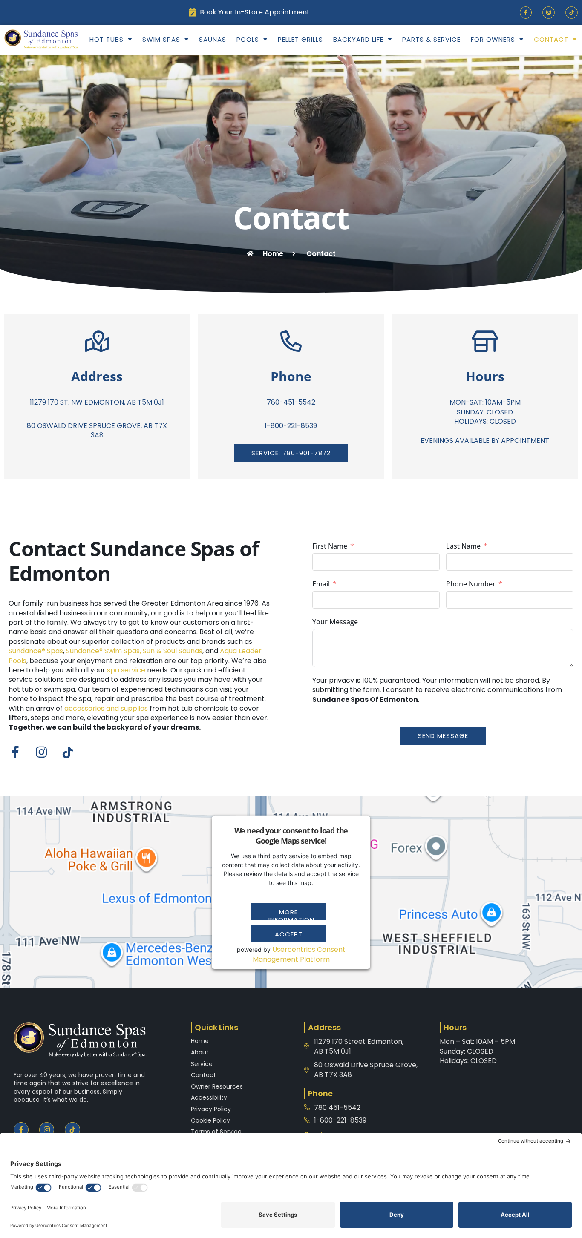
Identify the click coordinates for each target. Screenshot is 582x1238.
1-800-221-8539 (291, 426)
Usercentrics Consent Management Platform (299, 954)
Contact (551, 39)
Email (321, 584)
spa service (126, 670)
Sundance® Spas (36, 651)
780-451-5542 (291, 402)
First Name (329, 546)
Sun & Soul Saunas (172, 651)
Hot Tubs (106, 39)
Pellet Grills (300, 39)
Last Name (463, 546)
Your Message (335, 621)
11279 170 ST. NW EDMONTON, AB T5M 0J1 (97, 402)
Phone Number (471, 584)
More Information (291, 914)
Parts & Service (431, 39)
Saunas (212, 39)
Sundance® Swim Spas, (103, 651)
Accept (289, 934)
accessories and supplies (106, 708)
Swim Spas (161, 39)
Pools (247, 39)
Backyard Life (358, 39)
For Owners (493, 39)
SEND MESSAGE (443, 735)
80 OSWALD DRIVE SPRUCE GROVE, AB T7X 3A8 (97, 430)
